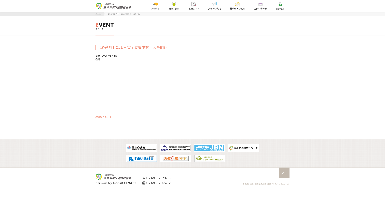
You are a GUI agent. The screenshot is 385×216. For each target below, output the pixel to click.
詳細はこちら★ (103, 117)
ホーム (98, 14)
